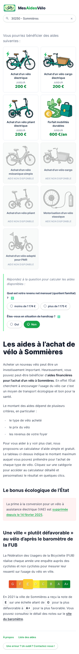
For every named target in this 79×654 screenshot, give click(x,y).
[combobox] (42, 18)
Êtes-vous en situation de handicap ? (31, 316)
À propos (8, 637)
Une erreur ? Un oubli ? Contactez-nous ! (30, 646)
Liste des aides (27, 637)
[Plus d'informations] (12, 298)
